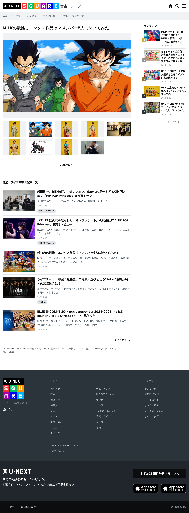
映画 (52, 394)
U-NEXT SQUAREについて (64, 445)
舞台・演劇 (56, 422)
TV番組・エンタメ (106, 410)
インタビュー (32, 15)
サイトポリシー (10, 507)
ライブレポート (51, 15)
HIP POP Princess (105, 394)
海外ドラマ (56, 399)
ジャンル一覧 (28, 348)
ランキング (78, 15)
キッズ (99, 422)
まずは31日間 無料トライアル (160, 473)
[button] (183, 6)
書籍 (98, 427)
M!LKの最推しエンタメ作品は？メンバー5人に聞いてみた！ (90, 348)
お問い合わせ (57, 451)
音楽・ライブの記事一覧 (48, 348)
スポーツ (55, 433)
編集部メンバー (153, 394)
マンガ (54, 427)
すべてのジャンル (154, 410)
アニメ (54, 416)
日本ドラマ (56, 388)
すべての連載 (152, 405)
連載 (65, 15)
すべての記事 (152, 399)
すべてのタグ (152, 416)
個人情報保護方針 (29, 507)
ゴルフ (99, 405)
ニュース (7, 15)
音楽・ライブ (103, 416)
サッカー (101, 399)
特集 (18, 15)
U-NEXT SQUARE (11, 348)
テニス (54, 410)
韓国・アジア (103, 388)
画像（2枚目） (9, 352)
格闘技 (54, 405)
